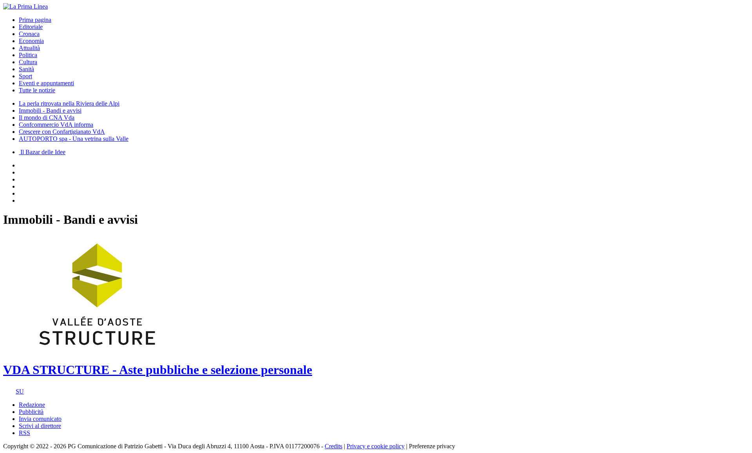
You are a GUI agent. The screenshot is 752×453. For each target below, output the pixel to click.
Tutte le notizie (37, 90)
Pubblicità (31, 411)
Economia (31, 41)
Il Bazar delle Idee (42, 152)
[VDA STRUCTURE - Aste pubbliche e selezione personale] (97, 350)
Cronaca (29, 34)
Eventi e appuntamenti (46, 83)
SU (20, 391)
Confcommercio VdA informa (56, 124)
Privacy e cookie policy (376, 446)
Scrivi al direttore (40, 425)
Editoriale (31, 26)
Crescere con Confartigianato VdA (62, 131)
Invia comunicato (40, 418)
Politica (28, 55)
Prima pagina (35, 19)
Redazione (32, 404)
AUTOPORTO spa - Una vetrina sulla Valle (73, 138)
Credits (333, 446)
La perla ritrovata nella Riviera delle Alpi (69, 103)
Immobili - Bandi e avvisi (50, 110)
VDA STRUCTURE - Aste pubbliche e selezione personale (157, 370)
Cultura (28, 62)
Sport (25, 76)
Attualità (29, 48)
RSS (24, 433)
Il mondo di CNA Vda (46, 117)
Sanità (26, 69)
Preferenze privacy (432, 446)
